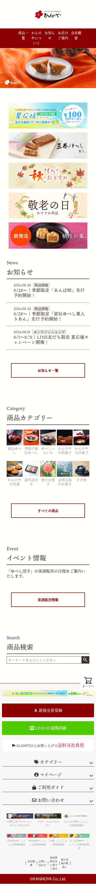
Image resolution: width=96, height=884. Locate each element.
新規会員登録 (50, 710)
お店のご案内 (63, 35)
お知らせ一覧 (48, 370)
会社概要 (76, 35)
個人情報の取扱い (64, 863)
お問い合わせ (50, 800)
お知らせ (50, 35)
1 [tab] (41, 92)
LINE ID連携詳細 (50, 728)
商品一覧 (23, 35)
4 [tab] (51, 92)
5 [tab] (55, 92)
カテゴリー (51, 762)
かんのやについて (36, 38)
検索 (85, 659)
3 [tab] (48, 92)
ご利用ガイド (50, 787)
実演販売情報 (48, 599)
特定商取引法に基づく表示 (53, 863)
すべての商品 (48, 510)
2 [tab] (45, 92)
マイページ (50, 774)
